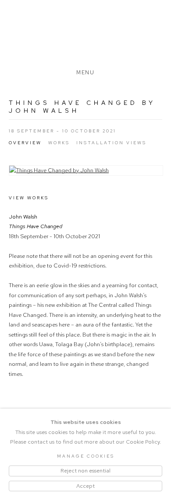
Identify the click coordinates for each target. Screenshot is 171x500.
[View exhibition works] (86, 171)
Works (59, 143)
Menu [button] (85, 71)
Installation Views (111, 143)
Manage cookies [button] (85, 456)
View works (29, 198)
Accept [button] (85, 486)
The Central (85, 36)
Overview (25, 143)
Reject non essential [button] (85, 470)
